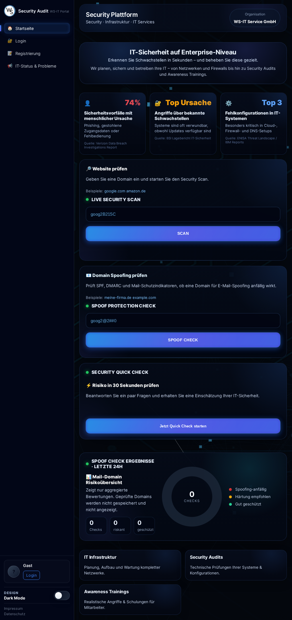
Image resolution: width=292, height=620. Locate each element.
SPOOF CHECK (183, 340)
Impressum (13, 608)
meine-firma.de (117, 297)
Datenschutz (14, 614)
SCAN (183, 233)
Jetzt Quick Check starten (183, 426)
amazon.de (136, 191)
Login (31, 575)
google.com (114, 191)
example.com (144, 297)
